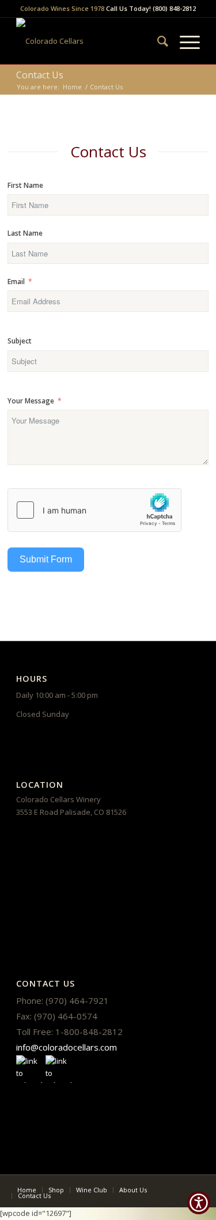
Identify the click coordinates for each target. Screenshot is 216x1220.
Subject (19, 341)
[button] (198, 1202)
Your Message (30, 401)
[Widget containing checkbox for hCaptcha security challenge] (94, 510)
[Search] (157, 41)
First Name (25, 185)
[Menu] (184, 41)
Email (16, 281)
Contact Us (39, 75)
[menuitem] (157, 41)
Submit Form (46, 559)
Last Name (25, 233)
